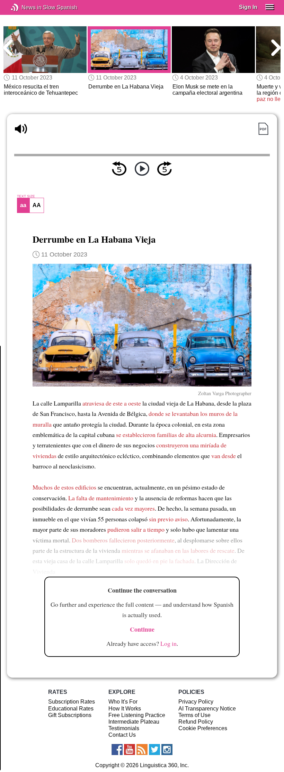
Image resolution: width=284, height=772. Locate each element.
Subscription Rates (71, 702)
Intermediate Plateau (133, 722)
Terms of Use (194, 715)
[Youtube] (129, 749)
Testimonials (123, 728)
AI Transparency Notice (207, 708)
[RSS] (142, 749)
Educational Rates (71, 708)
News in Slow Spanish (25, 7)
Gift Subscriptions (69, 715)
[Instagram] (166, 749)
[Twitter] (154, 749)
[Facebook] (117, 749)
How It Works (124, 708)
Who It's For (122, 702)
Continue (142, 629)
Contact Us (122, 735)
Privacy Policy (195, 702)
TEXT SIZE (26, 196)
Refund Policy (195, 722)
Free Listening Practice (136, 715)
